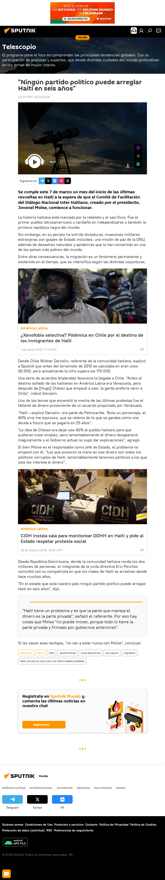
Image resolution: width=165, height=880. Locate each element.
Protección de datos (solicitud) (23, 830)
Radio (40, 652)
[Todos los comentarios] (6, 873)
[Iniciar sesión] (141, 30)
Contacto (91, 824)
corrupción (111, 652)
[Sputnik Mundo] (21, 34)
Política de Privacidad (113, 824)
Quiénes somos (12, 824)
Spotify (138, 164)
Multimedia (103, 788)
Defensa (83, 788)
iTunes (138, 148)
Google (138, 156)
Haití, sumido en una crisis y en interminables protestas (52, 661)
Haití (51, 652)
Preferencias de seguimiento (73, 830)
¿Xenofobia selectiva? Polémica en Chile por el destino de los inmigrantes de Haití (82, 337)
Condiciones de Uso (39, 824)
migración (129, 652)
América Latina (34, 328)
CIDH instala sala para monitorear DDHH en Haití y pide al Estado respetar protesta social (82, 538)
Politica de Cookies (143, 824)
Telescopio (26, 652)
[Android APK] (15, 843)
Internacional (41, 788)
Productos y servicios (69, 824)
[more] (142, 349)
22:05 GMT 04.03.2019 (33, 97)
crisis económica (90, 652)
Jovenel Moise (67, 652)
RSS (49, 830)
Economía (65, 788)
